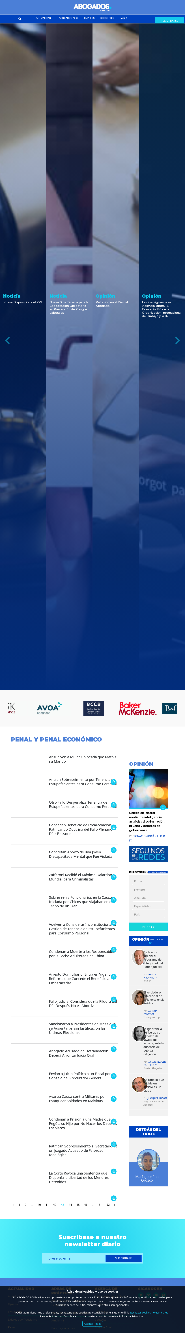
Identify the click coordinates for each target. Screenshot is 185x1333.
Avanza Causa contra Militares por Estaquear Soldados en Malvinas (77, 1098)
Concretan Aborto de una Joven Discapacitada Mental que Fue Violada (80, 854)
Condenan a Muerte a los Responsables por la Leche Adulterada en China (82, 953)
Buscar (148, 927)
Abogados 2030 (68, 18)
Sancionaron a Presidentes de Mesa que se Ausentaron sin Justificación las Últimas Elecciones (82, 1028)
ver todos (156, 939)
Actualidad (43, 18)
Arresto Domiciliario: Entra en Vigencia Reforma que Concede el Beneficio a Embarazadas (81, 978)
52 (108, 1205)
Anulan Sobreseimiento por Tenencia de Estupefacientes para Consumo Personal (83, 781)
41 (47, 1205)
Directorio (107, 18)
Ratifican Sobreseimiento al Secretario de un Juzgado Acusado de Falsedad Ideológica (83, 1150)
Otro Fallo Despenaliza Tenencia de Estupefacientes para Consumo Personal (83, 804)
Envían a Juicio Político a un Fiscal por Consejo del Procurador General (80, 1075)
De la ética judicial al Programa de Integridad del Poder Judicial (153, 959)
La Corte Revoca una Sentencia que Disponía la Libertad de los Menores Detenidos (79, 1177)
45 (78, 1205)
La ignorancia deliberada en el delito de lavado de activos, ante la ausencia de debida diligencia (153, 1041)
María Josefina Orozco (147, 1178)
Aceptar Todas (92, 1323)
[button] (12, 19)
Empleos (89, 18)
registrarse (169, 21)
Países (124, 18)
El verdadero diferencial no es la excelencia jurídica (153, 997)
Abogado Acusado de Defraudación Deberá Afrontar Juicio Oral (78, 1053)
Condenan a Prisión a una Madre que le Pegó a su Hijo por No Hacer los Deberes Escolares (83, 1123)
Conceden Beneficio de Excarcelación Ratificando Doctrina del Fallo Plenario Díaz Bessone (80, 829)
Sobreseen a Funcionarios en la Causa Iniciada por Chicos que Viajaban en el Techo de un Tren (80, 901)
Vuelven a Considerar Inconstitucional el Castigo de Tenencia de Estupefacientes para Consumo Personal (82, 929)
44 (70, 1205)
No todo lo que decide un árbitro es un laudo (153, 1085)
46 (85, 1205)
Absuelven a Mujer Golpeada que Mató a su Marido (83, 759)
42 (54, 1205)
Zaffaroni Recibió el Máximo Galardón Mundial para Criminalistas (80, 877)
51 (100, 1205)
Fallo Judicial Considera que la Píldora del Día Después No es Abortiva (83, 1003)
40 (39, 1205)
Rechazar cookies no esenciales (149, 1312)
